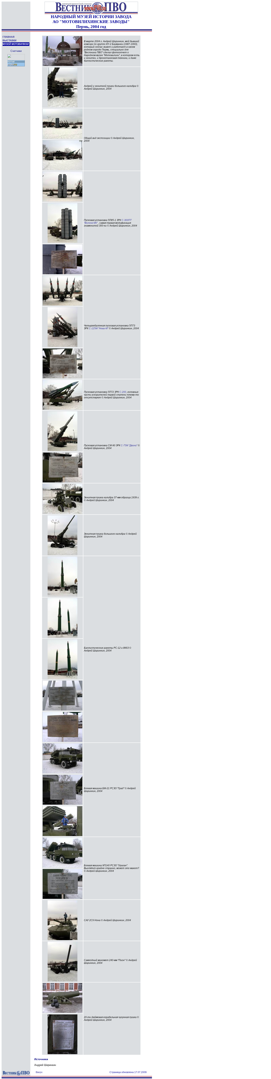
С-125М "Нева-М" (99, 328)
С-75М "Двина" (129, 445)
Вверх (39, 1072)
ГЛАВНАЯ (8, 37)
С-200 (122, 392)
